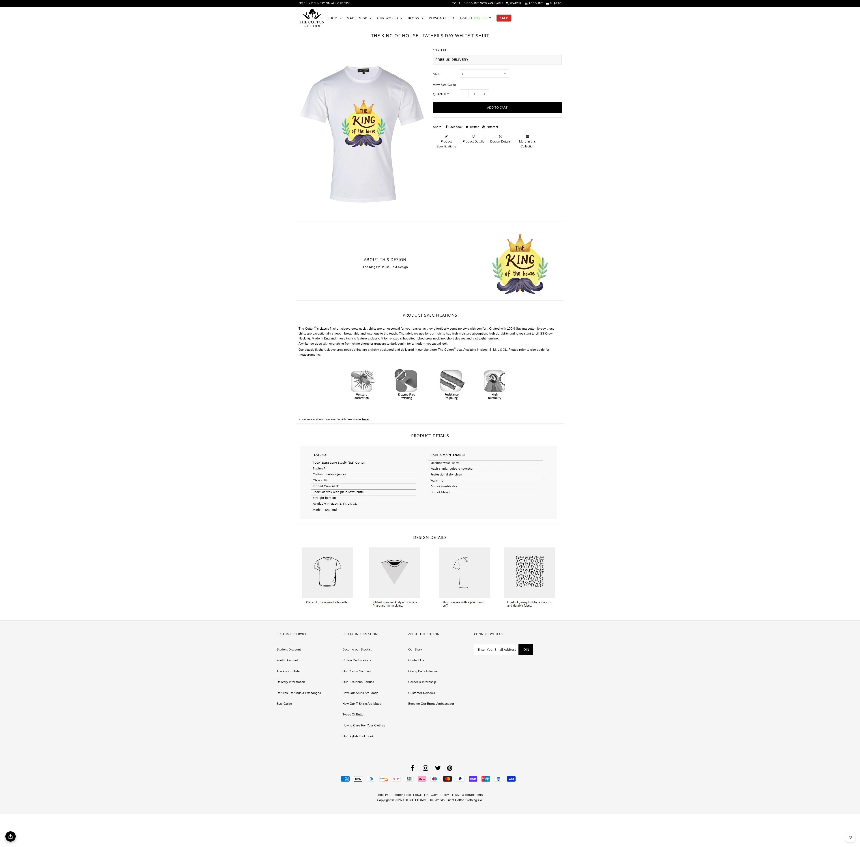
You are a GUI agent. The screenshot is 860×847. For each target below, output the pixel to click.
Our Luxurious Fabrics (358, 682)
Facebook (454, 127)
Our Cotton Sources (356, 671)
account (535, 3)
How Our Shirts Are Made (360, 693)
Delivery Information (291, 682)
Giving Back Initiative (423, 671)
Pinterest (491, 127)
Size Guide (284, 703)
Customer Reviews (421, 693)
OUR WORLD (387, 18)
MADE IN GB (357, 18)
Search (516, 3)
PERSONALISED (441, 18)
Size (436, 74)
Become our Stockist (357, 649)
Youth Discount (287, 660)
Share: (437, 127)
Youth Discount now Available (478, 3)
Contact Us (416, 660)
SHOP (332, 18)
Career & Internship (422, 682)
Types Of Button (353, 714)
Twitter (474, 127)
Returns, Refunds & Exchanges (299, 693)
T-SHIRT (475, 18)
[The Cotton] (312, 18)
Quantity (441, 94)
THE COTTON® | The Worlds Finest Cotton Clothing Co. (443, 800)
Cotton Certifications (356, 660)
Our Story (415, 649)
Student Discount (289, 649)
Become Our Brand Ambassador (431, 703)
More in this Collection (527, 144)
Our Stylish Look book (358, 736)
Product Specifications (446, 144)
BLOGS (413, 18)
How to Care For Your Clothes (363, 725)
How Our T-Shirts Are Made (361, 703)
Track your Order (289, 671)
